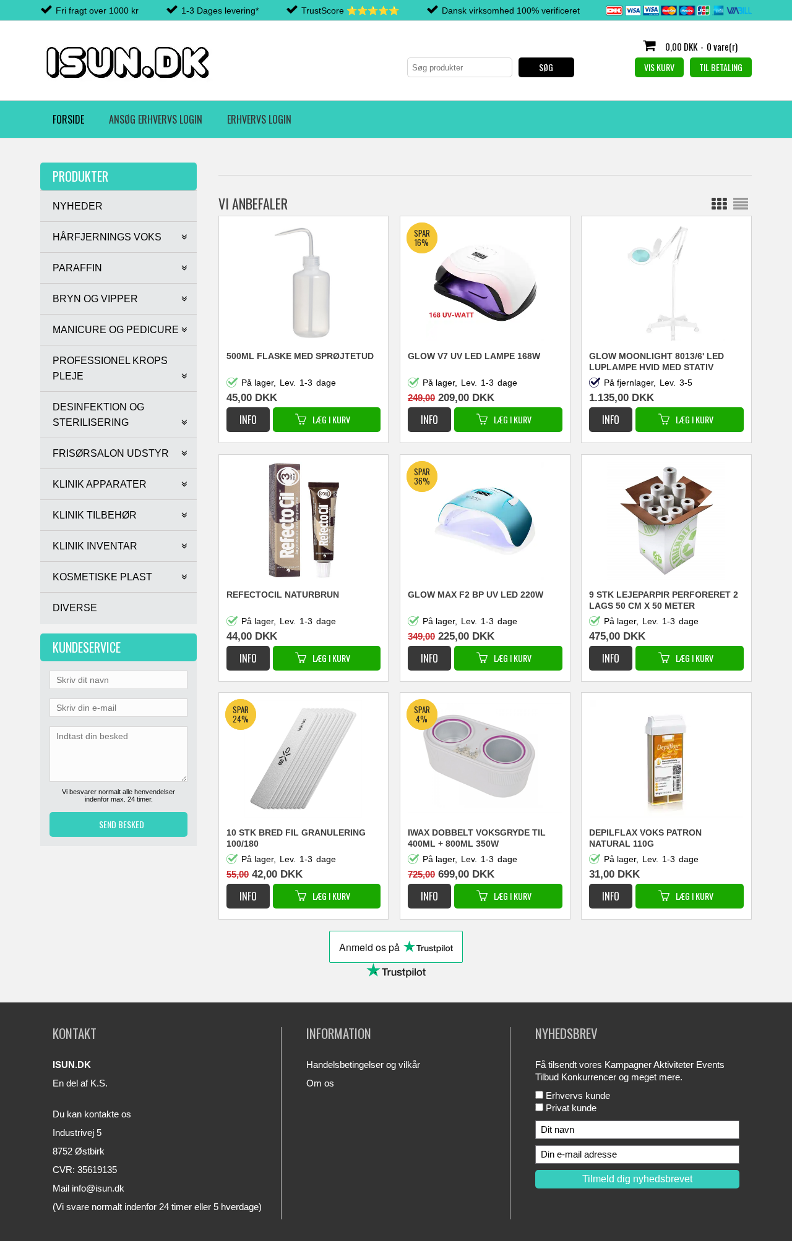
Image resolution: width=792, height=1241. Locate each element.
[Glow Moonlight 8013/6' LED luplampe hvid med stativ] (666, 282)
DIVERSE (75, 608)
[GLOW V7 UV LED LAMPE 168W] (431, 413)
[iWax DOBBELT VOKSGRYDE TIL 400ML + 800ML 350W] (431, 889)
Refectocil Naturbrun (282, 594)
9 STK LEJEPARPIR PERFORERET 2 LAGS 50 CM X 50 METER (663, 600)
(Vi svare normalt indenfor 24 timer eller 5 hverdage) (157, 1206)
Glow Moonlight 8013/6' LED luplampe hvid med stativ (656, 361)
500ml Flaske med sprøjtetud (300, 356)
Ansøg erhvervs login (155, 119)
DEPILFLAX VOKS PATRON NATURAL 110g (645, 838)
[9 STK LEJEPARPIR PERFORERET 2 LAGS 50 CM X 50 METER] (666, 521)
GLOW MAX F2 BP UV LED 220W (475, 594)
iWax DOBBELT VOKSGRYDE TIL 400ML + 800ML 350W (477, 838)
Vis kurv (659, 67)
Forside (68, 119)
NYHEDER (78, 206)
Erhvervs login (259, 119)
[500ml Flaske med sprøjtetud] (303, 282)
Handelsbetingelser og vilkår (363, 1064)
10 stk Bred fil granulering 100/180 (296, 838)
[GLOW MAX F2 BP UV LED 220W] (431, 651)
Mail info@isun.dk (88, 1188)
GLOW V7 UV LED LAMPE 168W (474, 356)
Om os (320, 1083)
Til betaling (720, 67)
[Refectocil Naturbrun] (303, 521)
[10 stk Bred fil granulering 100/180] (249, 889)
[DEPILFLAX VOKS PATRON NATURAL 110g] (666, 759)
